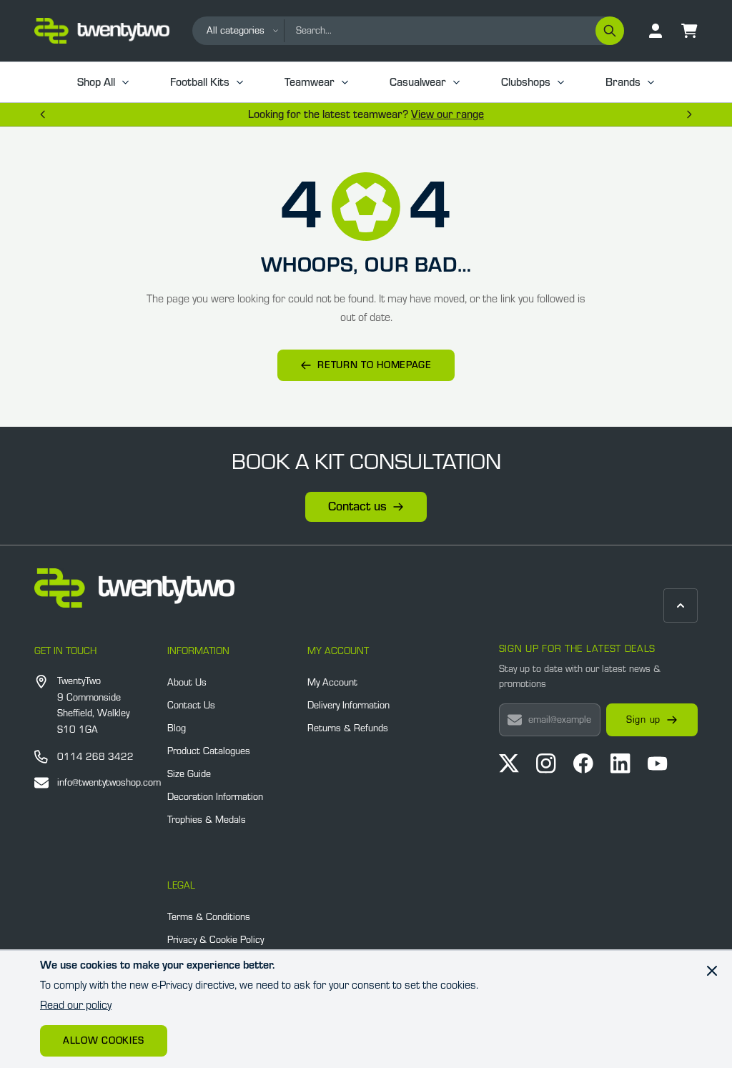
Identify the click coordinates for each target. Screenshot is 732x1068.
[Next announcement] (689, 114)
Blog (176, 728)
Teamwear (310, 82)
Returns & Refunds (347, 728)
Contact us (357, 506)
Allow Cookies (103, 1041)
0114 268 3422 (95, 757)
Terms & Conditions (208, 917)
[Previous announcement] (42, 114)
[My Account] (655, 30)
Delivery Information (348, 706)
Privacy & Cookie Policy (215, 940)
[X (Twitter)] (509, 763)
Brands (622, 82)
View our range (447, 114)
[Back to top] (680, 605)
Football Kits (199, 82)
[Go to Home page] (101, 31)
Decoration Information (215, 797)
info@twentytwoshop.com (109, 783)
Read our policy (76, 1005)
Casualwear (418, 82)
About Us (187, 683)
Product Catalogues (208, 751)
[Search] (609, 30)
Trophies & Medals (206, 820)
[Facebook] (583, 763)
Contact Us (191, 706)
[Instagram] (546, 763)
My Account (332, 683)
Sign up (643, 720)
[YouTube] (658, 763)
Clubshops (525, 82)
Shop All (96, 82)
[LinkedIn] (620, 763)
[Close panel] (712, 971)
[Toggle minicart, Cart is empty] (689, 31)
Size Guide (189, 774)
